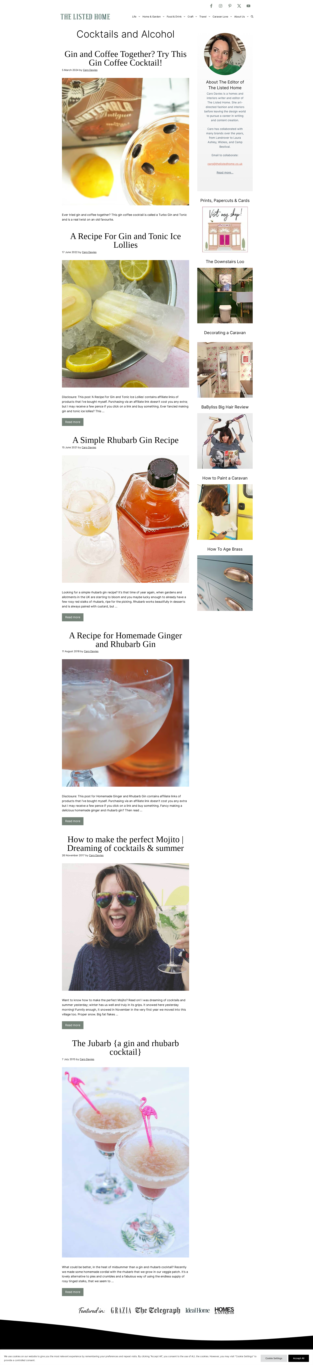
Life (134, 16)
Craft (190, 16)
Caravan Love (220, 16)
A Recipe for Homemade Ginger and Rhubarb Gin (125, 640)
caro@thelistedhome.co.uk (225, 163)
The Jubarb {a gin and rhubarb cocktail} (125, 1047)
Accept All (298, 1358)
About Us (239, 16)
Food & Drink (174, 16)
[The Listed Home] (88, 17)
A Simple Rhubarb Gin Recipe (125, 440)
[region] (156, 1357)
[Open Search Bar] (252, 17)
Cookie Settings (273, 1358)
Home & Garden (151, 16)
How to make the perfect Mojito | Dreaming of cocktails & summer (125, 844)
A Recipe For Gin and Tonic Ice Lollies (125, 240)
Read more (72, 422)
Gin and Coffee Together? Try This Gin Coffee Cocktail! (126, 58)
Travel (203, 16)
